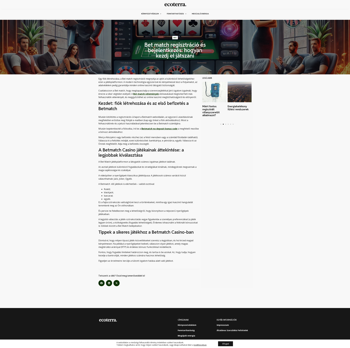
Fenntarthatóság (175, 14)
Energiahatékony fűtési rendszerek (238, 108)
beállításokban (200, 345)
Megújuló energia (200, 14)
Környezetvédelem (150, 14)
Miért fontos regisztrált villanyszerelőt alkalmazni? (211, 111)
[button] (101, 283)
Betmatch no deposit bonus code (159, 128)
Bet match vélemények (146, 93)
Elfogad (225, 343)
